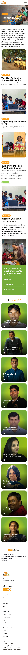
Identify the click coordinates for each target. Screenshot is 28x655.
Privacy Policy (7, 558)
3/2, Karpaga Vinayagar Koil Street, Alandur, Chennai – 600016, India (13, 648)
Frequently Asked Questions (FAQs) (14, 556)
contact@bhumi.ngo (8, 646)
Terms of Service (8, 554)
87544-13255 (9, 644)
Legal (5, 560)
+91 (4, 644)
